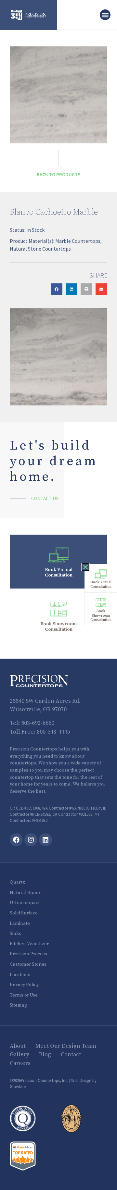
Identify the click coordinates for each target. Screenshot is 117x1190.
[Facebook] (16, 839)
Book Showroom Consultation (58, 626)
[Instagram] (30, 839)
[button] (105, 14)
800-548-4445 (53, 732)
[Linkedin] (45, 839)
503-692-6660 (37, 723)
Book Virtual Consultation (58, 572)
